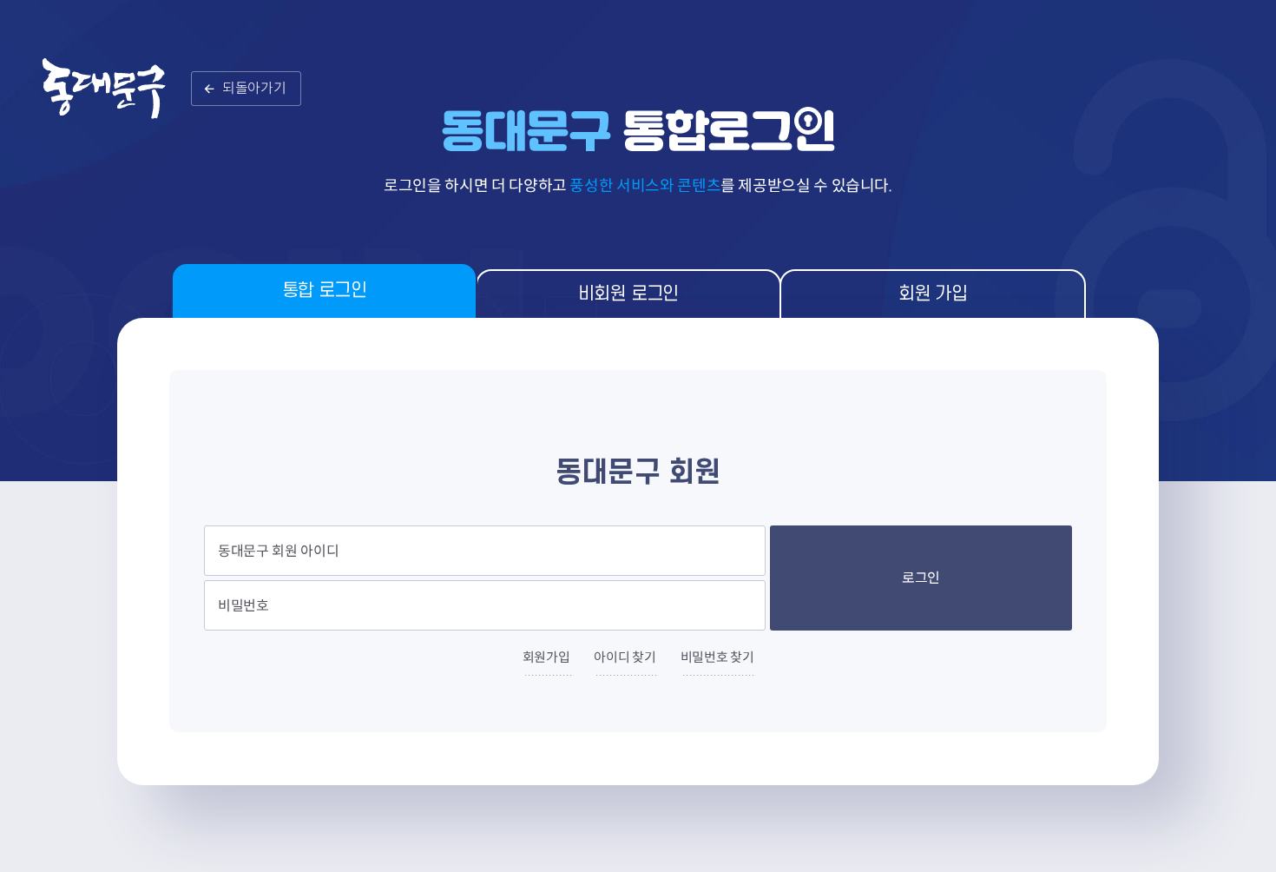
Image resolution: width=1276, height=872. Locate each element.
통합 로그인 (324, 291)
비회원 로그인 (628, 294)
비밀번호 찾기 (717, 657)
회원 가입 (932, 294)
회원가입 (546, 657)
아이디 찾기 (624, 657)
